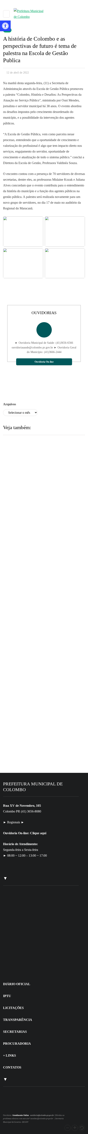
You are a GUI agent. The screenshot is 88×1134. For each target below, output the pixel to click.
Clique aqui (38, 833)
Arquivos (9, 404)
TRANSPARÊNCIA (17, 1019)
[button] (67, 1128)
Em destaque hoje (31, 617)
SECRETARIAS (15, 1031)
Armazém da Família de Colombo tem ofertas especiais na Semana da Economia (41, 754)
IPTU (7, 996)
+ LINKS (9, 1055)
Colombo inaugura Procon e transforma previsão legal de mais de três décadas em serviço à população (42, 644)
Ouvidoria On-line (44, 361)
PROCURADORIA (17, 1043)
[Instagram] (8, 1106)
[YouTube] (18, 1106)
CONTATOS (12, 1067)
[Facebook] (13, 1106)
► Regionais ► (13, 822)
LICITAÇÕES (13, 1008)
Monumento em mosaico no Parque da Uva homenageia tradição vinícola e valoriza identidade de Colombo (41, 534)
